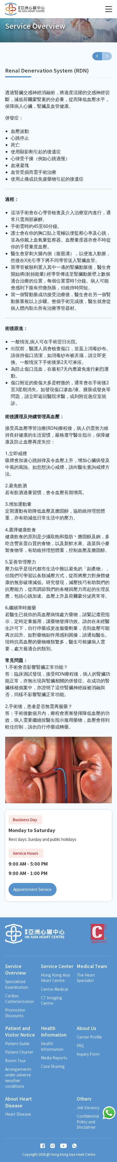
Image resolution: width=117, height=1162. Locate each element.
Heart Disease (18, 1114)
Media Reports (54, 1057)
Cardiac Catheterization (19, 998)
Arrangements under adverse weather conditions (18, 1077)
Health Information (52, 1046)
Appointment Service (32, 889)
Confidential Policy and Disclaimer (88, 1121)
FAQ (80, 1045)
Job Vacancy (88, 1107)
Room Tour (15, 1060)
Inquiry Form (88, 1054)
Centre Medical (54, 989)
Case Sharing (53, 1066)
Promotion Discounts (15, 1012)
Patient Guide (17, 1043)
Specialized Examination (16, 984)
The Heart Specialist (86, 977)
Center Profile (89, 1037)
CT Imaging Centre (51, 1000)
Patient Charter (19, 1052)
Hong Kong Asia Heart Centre (55, 977)
